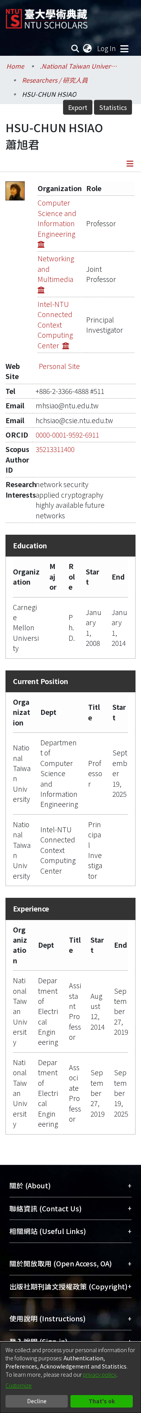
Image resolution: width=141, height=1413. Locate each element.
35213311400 (55, 449)
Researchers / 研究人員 (55, 80)
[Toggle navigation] (124, 48)
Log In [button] (107, 48)
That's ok (102, 1401)
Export (77, 107)
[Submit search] (75, 48)
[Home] (46, 15)
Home (15, 66)
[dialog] (70, 1377)
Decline (37, 1401)
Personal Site (59, 366)
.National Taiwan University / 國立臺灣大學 (79, 66)
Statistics (113, 107)
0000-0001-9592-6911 (67, 435)
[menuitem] (87, 48)
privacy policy (99, 1374)
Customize (18, 1385)
